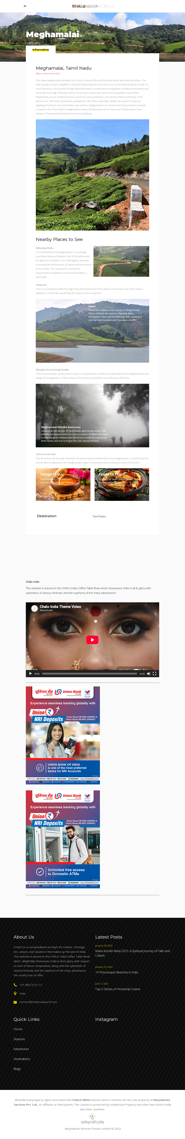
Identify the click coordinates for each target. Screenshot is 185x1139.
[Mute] (148, 673)
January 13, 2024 (103, 966)
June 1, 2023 (101, 983)
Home (18, 1029)
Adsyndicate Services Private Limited (88, 1128)
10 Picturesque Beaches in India (116, 972)
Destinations (22, 1059)
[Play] (30, 673)
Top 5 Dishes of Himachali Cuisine (117, 989)
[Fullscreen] (154, 673)
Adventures (21, 1049)
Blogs (17, 1069)
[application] (92, 639)
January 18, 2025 (103, 945)
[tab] (41, 49)
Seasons (19, 1039)
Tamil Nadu (99, 516)
